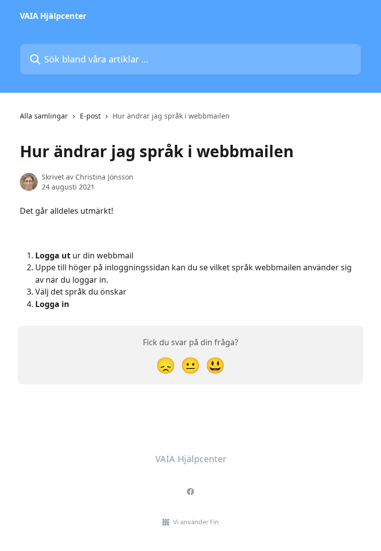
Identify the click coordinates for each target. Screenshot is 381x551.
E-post (90, 116)
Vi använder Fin (196, 521)
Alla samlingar (44, 116)
